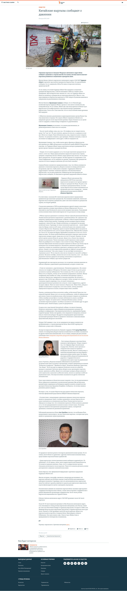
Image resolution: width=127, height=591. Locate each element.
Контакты (20, 565)
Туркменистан (33, 545)
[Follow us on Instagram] (68, 563)
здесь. (68, 524)
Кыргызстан (21, 585)
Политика (43, 568)
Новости (43, 562)
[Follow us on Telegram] (75, 563)
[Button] (84, 23)
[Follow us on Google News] (82, 563)
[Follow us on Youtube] (64, 563)
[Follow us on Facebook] (71, 563)
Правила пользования (24, 571)
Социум (43, 571)
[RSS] (85, 563)
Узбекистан (67, 582)
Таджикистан (44, 582)
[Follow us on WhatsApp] (78, 563)
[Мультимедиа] (122, 2)
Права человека (45, 574)
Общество (42, 7)
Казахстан (21, 582)
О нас (19, 562)
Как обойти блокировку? (24, 568)
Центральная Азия (46, 565)
